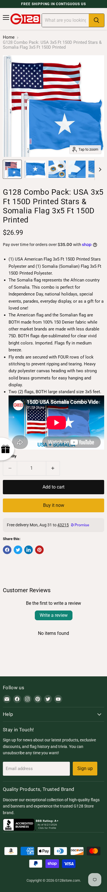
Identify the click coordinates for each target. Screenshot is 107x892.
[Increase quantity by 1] (53, 468)
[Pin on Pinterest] (39, 550)
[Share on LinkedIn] (28, 550)
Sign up (85, 768)
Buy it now (53, 505)
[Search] (96, 20)
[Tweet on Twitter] (18, 550)
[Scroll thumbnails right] (99, 169)
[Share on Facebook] (7, 550)
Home (9, 37)
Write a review (54, 615)
